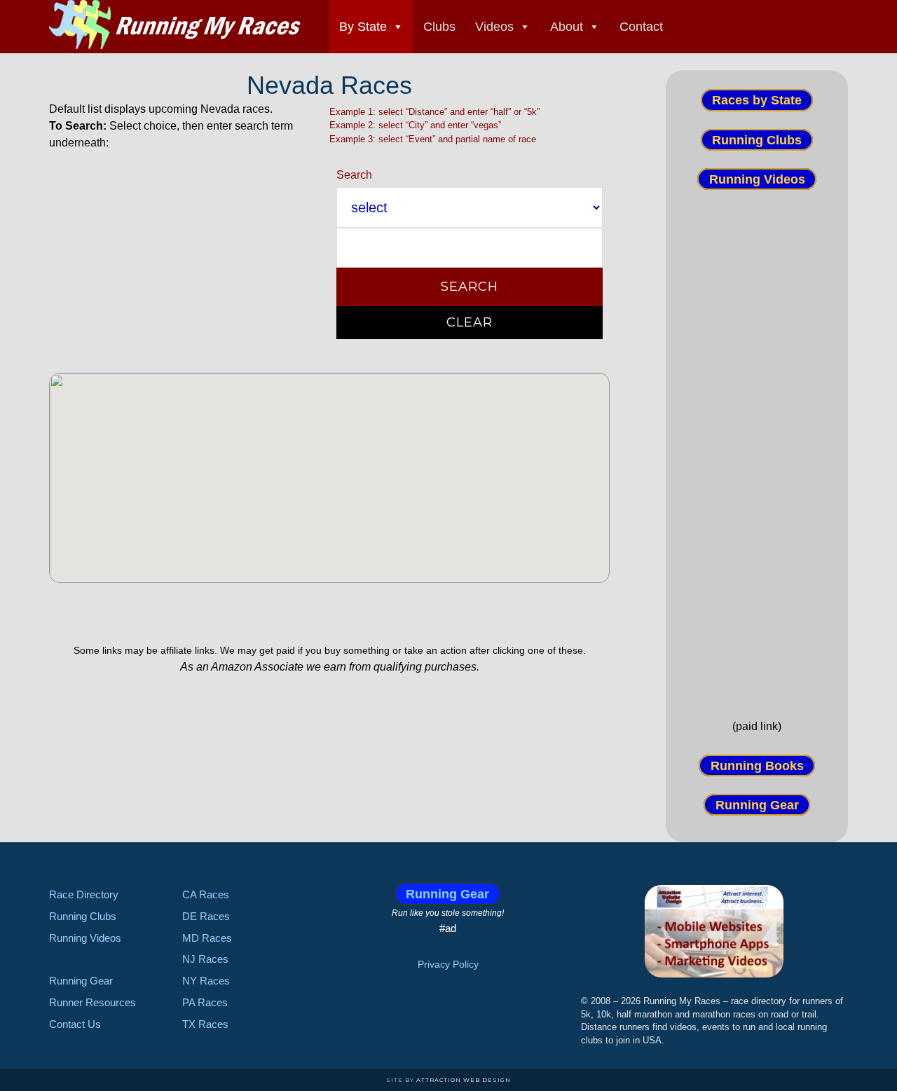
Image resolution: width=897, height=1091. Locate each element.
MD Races (207, 938)
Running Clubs (757, 139)
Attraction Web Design (463, 1079)
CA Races (205, 894)
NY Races (206, 981)
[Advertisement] (757, 453)
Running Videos (757, 179)
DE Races (206, 916)
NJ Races (205, 959)
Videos (494, 27)
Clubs (439, 27)
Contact (641, 27)
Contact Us (75, 1024)
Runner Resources (92, 1002)
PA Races (205, 1002)
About (566, 27)
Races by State (757, 100)
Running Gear (757, 805)
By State (363, 27)
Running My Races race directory (175, 24)
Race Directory (83, 894)
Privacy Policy (448, 964)
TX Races (205, 1024)
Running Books (757, 765)
